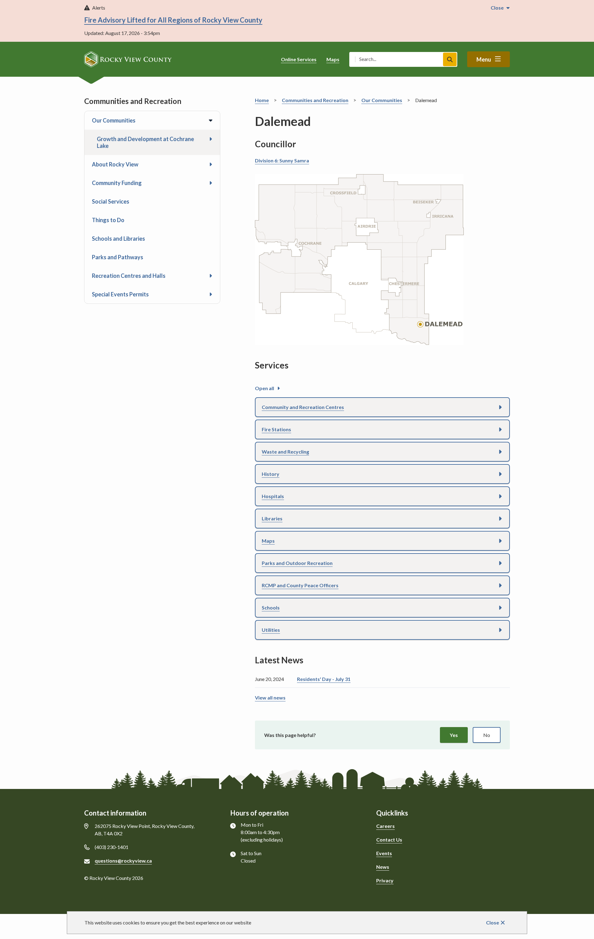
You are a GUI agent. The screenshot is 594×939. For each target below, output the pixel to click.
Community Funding (117, 182)
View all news (270, 697)
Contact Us (389, 839)
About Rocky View (115, 164)
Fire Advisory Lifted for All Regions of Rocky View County (173, 20)
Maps (332, 59)
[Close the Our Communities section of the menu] (210, 120)
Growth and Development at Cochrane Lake (145, 142)
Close (492, 922)
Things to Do (108, 220)
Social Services (110, 201)
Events (384, 853)
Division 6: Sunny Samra (282, 160)
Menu (483, 59)
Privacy (385, 880)
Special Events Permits (120, 294)
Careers (385, 826)
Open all (264, 388)
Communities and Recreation (315, 100)
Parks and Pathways (117, 257)
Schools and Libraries (118, 238)
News (382, 867)
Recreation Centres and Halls (129, 275)
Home (262, 100)
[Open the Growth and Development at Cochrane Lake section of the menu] (210, 139)
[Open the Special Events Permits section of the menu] (210, 294)
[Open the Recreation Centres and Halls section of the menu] (210, 275)
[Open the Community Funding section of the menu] (210, 183)
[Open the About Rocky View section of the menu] (210, 164)
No (486, 735)
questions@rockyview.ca (123, 861)
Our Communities (114, 120)
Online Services (298, 59)
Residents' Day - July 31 (324, 679)
